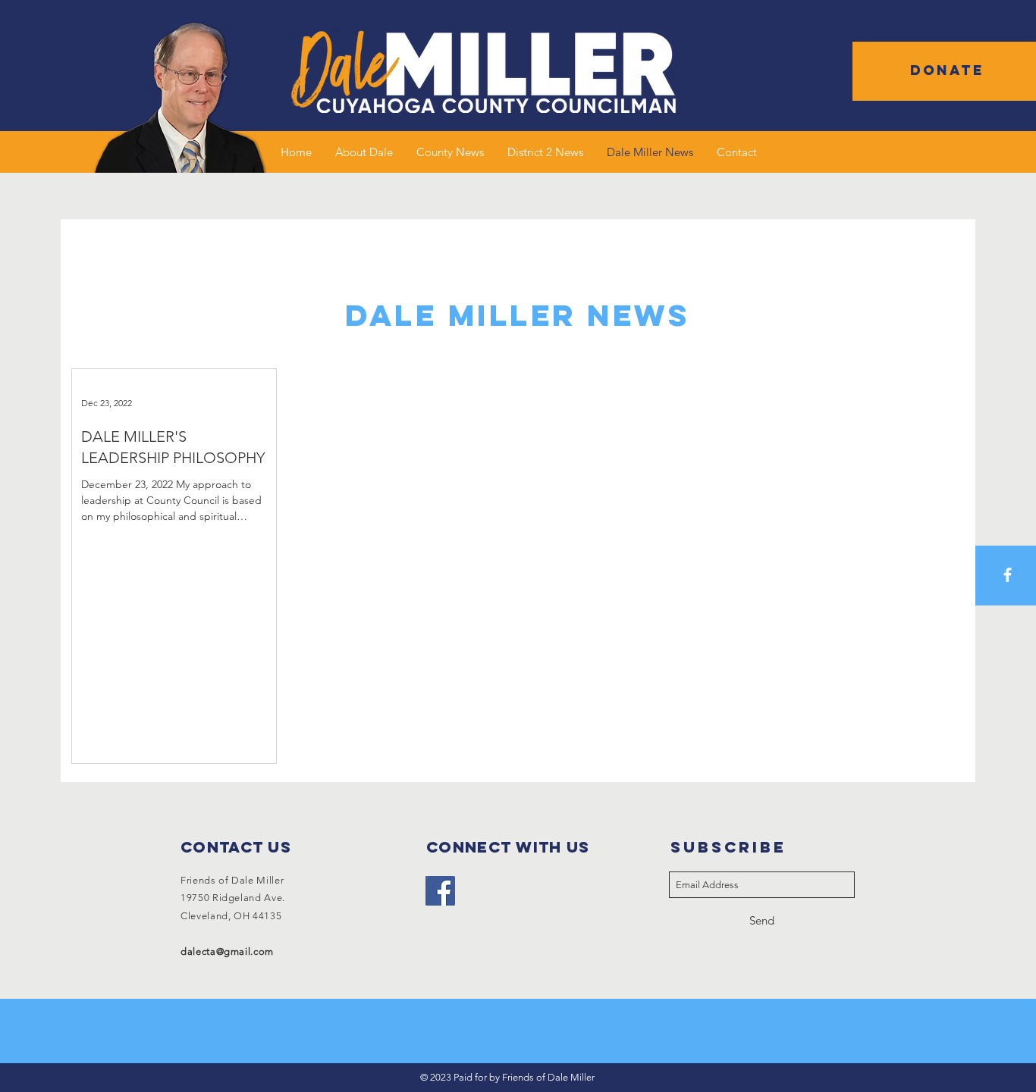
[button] (947, 70)
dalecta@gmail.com (227, 951)
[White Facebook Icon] (1007, 574)
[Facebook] (440, 891)
